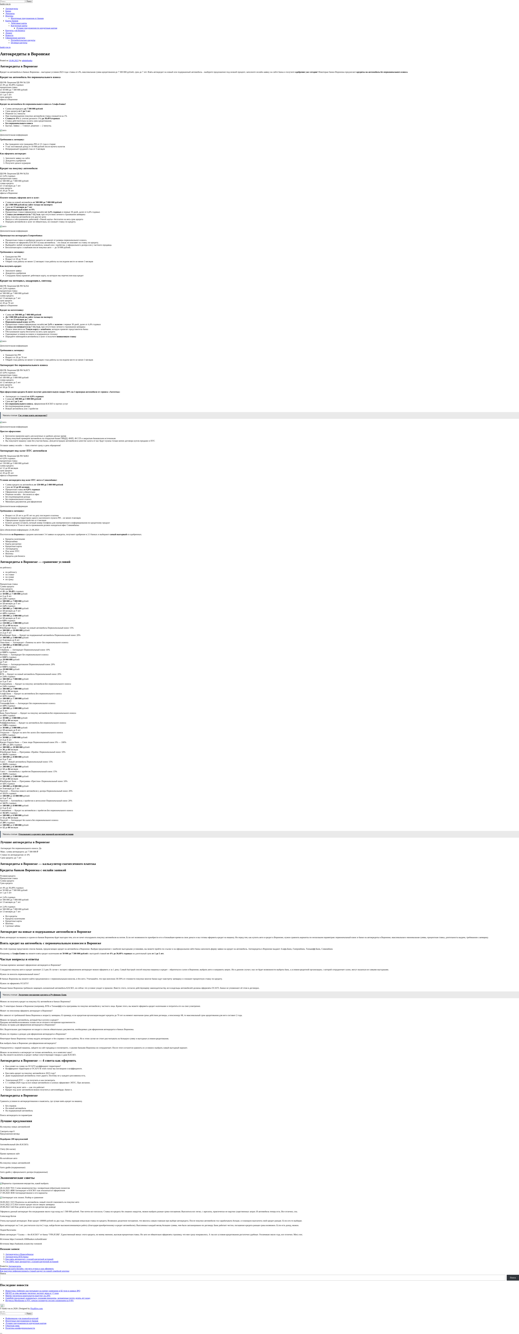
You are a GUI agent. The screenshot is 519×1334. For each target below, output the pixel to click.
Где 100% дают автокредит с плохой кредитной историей (31, 1261)
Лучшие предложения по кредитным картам (36, 28)
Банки (8, 11)
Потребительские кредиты (23, 40)
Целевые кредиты (19, 43)
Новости (9, 35)
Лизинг (8, 33)
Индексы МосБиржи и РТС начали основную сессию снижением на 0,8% (39, 1300)
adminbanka (27, 60)
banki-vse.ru (5, 4)
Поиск (3, 1273)
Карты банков (11, 21)
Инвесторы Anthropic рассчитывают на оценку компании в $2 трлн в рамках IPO (42, 1291)
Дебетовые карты (19, 23)
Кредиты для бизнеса (15, 30)
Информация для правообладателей (21, 1318)
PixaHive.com (36, 1308)
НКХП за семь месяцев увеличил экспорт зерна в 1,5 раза (32, 1293)
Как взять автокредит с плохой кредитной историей (29, 1259)
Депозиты (10, 13)
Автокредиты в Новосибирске (19, 1254)
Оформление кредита (15, 38)
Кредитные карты (19, 25)
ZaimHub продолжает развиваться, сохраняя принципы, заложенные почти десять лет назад (47, 1298)
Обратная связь (12, 1326)
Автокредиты (11, 8)
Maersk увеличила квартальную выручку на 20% (27, 1296)
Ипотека (9, 16)
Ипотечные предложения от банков (27, 18)
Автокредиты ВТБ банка (16, 1257)
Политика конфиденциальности (20, 1328)
